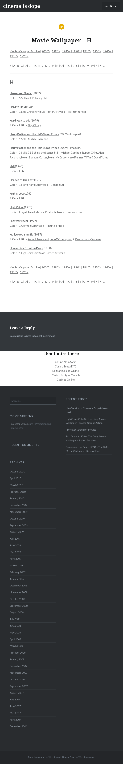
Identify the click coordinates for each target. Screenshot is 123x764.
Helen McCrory (57, 157)
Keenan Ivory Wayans (88, 239)
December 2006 (18, 726)
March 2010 (16, 485)
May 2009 (15, 552)
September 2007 (19, 686)
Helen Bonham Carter (34, 157)
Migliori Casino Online (65, 370)
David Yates (101, 157)
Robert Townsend (38, 239)
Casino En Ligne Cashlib (66, 375)
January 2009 (17, 578)
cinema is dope (21, 6)
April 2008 (15, 639)
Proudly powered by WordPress (44, 757)
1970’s (76, 51)
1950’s (97, 51)
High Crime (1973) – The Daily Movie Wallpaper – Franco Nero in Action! (86, 421)
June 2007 (15, 706)
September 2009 (19, 525)
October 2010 (17, 471)
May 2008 (15, 632)
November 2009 (19, 511)
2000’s (46, 51)
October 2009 (17, 518)
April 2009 (15, 558)
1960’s (87, 51)
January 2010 (17, 498)
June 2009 (15, 545)
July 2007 (15, 699)
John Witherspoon (61, 239)
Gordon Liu (57, 184)
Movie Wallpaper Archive (25, 51)
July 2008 (15, 619)
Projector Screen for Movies (81, 429)
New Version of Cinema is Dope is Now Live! (87, 410)
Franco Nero (74, 212)
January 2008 (17, 659)
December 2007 (18, 666)
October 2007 (17, 679)
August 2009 (17, 531)
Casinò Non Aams (65, 362)
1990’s (56, 51)
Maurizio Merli (55, 225)
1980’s (66, 51)
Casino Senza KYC (66, 366)
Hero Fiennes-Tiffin (79, 157)
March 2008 (16, 645)
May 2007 (15, 713)
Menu (112, 5)
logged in (29, 335)
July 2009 (15, 538)
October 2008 (17, 599)
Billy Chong (34, 125)
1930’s (14, 56)
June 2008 (15, 625)
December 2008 (18, 585)
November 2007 (19, 672)
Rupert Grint (89, 152)
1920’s (24, 56)
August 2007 (17, 692)
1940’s (107, 51)
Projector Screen (19, 423)
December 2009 (18, 505)
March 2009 (16, 565)
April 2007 (15, 719)
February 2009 (18, 572)
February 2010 (18, 491)
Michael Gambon (38, 139)
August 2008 (17, 612)
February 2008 (18, 652)
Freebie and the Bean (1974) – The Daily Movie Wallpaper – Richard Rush (87, 449)
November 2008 (19, 592)
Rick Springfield (76, 111)
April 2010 (15, 478)
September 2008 (19, 605)
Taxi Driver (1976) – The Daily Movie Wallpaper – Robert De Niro (86, 438)
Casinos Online (66, 379)
